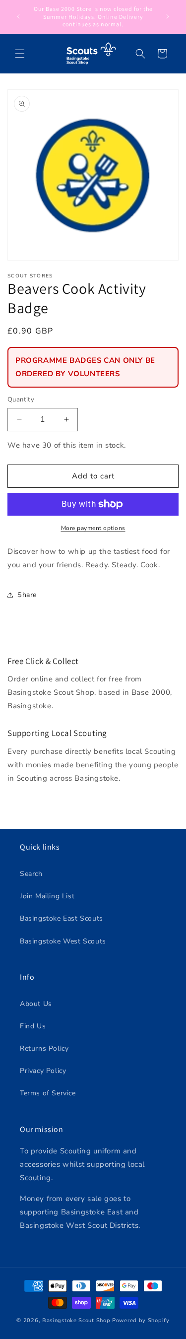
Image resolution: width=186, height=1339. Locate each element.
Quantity (20, 399)
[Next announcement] (168, 16)
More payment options (93, 528)
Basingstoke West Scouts (63, 941)
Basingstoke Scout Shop (76, 1320)
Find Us (33, 1026)
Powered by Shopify (141, 1320)
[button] (20, 54)
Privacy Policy (43, 1070)
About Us (36, 1003)
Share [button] (27, 595)
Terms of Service (48, 1093)
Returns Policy (44, 1048)
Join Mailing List (47, 896)
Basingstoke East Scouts (61, 918)
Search (31, 873)
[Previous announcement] (18, 16)
